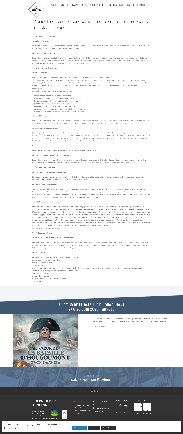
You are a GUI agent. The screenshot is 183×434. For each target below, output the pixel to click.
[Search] (155, 5)
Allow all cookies (79, 428)
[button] (91, 379)
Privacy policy (10, 428)
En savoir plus (100, 326)
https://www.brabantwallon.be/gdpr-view (46, 228)
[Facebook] (120, 405)
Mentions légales (92, 391)
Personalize (94, 428)
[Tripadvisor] (125, 405)
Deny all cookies (108, 428)
